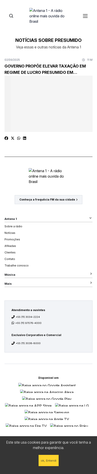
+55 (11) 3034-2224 (28, 316)
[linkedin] (24, 138)
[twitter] (12, 138)
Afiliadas (10, 246)
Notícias (10, 233)
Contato (10, 259)
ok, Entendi (48, 460)
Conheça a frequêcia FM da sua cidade (47, 199)
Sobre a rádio (13, 226)
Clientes (10, 252)
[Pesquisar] (11, 16)
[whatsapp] (18, 138)
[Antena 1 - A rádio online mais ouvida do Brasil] (48, 16)
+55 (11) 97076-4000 (28, 323)
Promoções (12, 239)
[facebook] (6, 138)
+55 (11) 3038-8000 (28, 343)
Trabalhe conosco (17, 265)
